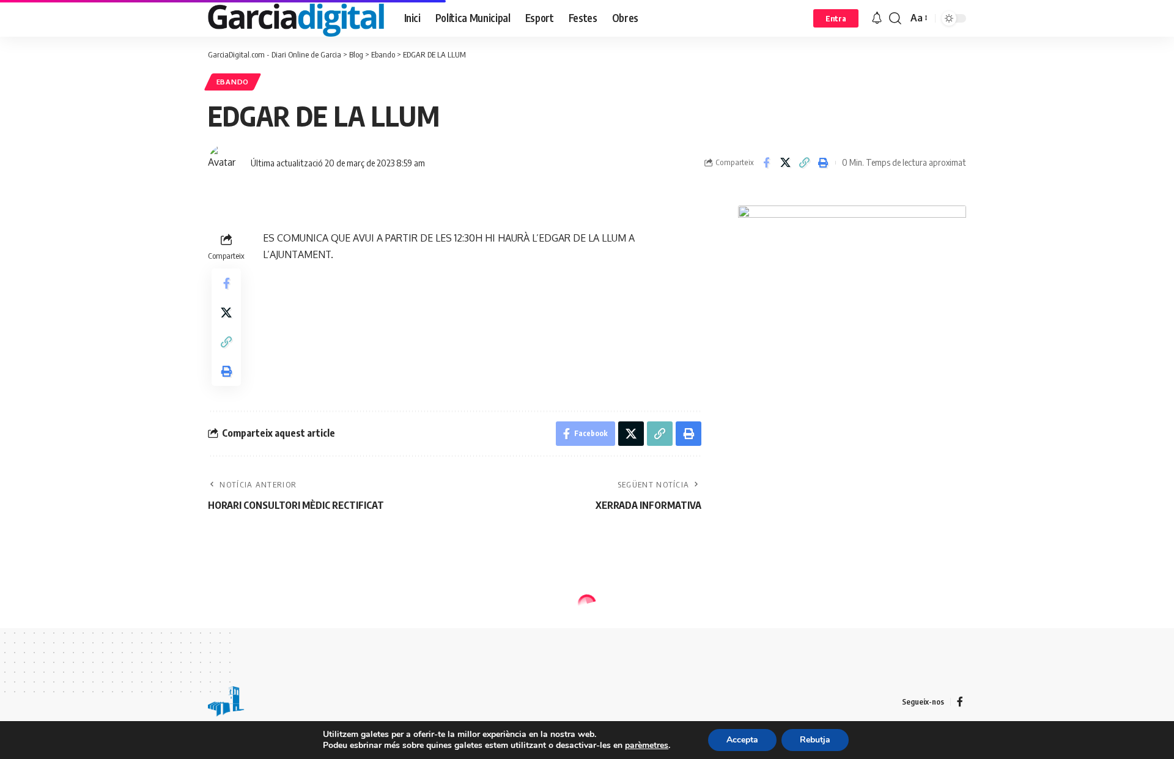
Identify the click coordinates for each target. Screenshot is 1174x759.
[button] (835, 18)
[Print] (823, 162)
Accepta (742, 740)
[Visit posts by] (226, 162)
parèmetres (646, 745)
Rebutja (815, 740)
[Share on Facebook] (766, 162)
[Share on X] (785, 162)
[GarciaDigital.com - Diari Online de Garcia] (296, 18)
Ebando (232, 81)
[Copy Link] (804, 162)
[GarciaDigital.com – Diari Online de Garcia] (226, 701)
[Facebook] (960, 702)
